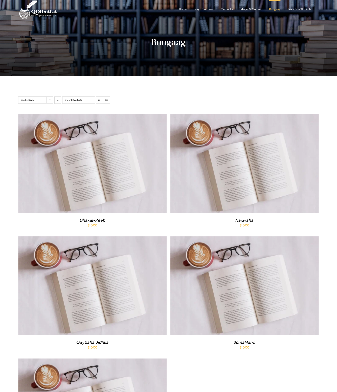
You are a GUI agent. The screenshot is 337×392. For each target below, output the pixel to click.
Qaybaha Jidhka (92, 342)
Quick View (104, 164)
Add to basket (83, 164)
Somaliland (244, 342)
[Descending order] (57, 100)
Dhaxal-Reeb (92, 220)
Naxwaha (244, 220)
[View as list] (106, 100)
